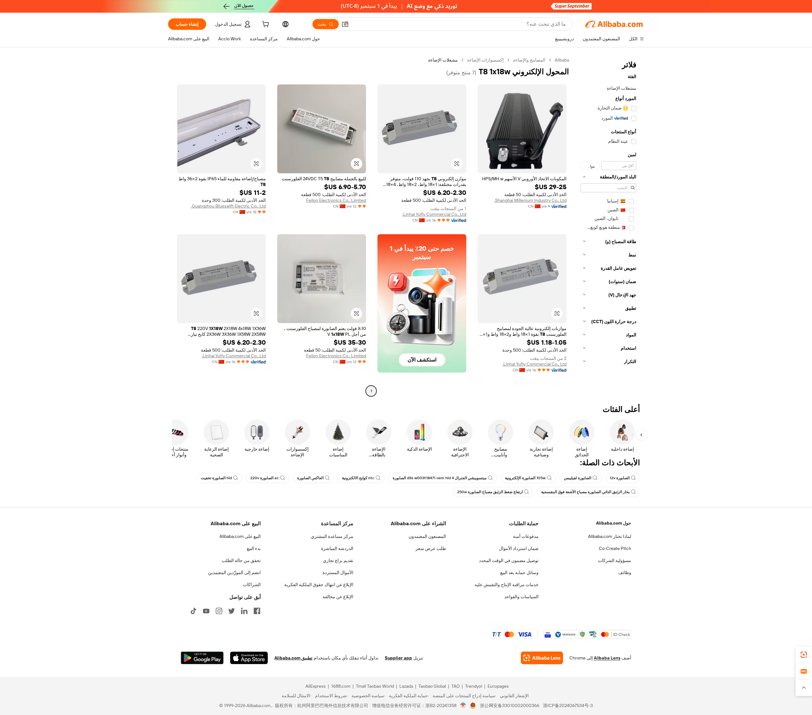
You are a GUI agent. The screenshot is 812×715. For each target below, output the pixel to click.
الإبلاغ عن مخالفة (338, 596)
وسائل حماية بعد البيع (519, 572)
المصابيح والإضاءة (529, 60)
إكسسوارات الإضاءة (485, 60)
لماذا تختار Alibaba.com (609, 536)
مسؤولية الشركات (614, 560)
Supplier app (398, 657)
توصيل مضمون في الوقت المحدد (509, 560)
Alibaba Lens (607, 657)
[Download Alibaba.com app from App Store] (249, 658)
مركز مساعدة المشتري (332, 536)
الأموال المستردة (338, 572)
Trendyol (473, 686)
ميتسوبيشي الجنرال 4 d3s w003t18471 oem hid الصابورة (440, 478)
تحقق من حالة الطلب (241, 560)
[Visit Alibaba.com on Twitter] (231, 611)
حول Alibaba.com (613, 523)
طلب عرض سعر (431, 548)
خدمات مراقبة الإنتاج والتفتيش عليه (507, 584)
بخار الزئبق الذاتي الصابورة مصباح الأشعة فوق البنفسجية (585, 492)
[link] (804, 654)
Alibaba (562, 60)
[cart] (265, 25)
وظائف (624, 572)
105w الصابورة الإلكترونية (525, 478)
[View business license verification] (463, 705)
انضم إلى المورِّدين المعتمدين (234, 572)
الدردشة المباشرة (337, 548)
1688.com (340, 686)
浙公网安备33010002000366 (509, 705)
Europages (498, 686)
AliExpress (315, 686)
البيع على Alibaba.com (240, 536)
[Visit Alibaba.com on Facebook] (257, 611)
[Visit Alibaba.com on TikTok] (193, 611)
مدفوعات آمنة (526, 536)
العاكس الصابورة (310, 478)
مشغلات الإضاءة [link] (443, 60)
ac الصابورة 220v (264, 478)
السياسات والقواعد (521, 596)
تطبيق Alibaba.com (293, 657)
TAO (455, 686)
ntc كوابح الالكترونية (358, 478)
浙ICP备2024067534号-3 (568, 705)
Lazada (406, 686)
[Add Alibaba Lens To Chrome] (542, 658)
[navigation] (608, 226)
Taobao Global (432, 686)
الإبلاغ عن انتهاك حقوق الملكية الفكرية (318, 584)
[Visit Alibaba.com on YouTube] (206, 611)
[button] (345, 24)
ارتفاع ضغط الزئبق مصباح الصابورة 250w (490, 492)
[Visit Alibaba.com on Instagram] (219, 611)
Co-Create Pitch (615, 548)
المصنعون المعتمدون (427, 536)
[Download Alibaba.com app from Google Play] (202, 658)
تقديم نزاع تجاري (338, 560)
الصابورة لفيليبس (577, 478)
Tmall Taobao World (375, 686)
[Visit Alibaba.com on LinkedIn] (244, 611)
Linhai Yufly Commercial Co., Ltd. (434, 214)
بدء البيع (254, 548)
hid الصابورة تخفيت (216, 478)
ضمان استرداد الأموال (519, 548)
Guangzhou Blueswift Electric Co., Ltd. (228, 206)
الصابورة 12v (620, 478)
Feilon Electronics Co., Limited (336, 200)
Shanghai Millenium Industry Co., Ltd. (530, 200)
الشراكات (252, 584)
